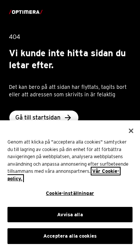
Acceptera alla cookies (70, 236)
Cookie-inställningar (70, 193)
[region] (70, 185)
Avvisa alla (70, 214)
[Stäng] (131, 131)
